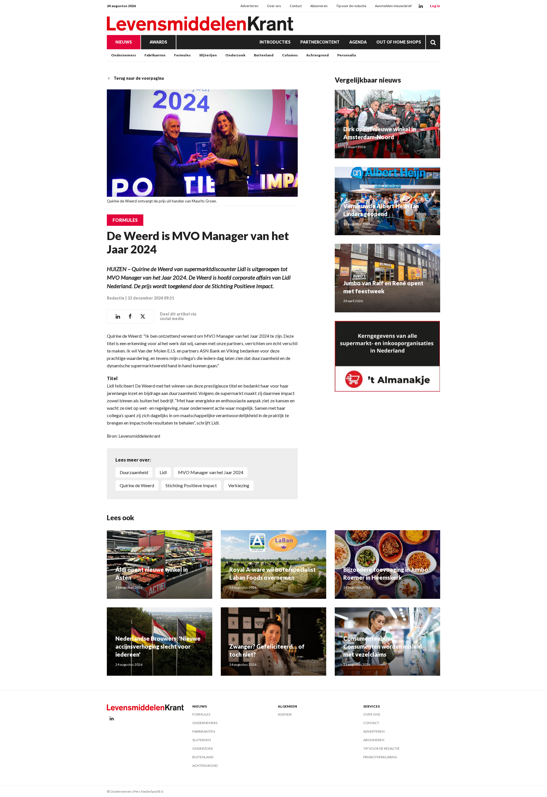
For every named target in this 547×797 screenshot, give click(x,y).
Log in (435, 6)
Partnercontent (320, 42)
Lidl (163, 472)
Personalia (346, 55)
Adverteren (249, 6)
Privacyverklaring (380, 757)
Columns (290, 55)
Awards (158, 42)
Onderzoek (235, 55)
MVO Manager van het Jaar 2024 (210, 472)
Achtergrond (317, 55)
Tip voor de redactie (351, 6)
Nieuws (123, 42)
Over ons (274, 6)
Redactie (115, 298)
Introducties (275, 42)
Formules (182, 55)
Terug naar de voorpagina (139, 78)
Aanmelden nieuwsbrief (393, 6)
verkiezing (238, 485)
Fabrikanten (155, 55)
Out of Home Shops (398, 42)
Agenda (358, 42)
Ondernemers (123, 55)
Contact (296, 6)
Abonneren (319, 6)
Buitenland (264, 55)
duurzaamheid (134, 472)
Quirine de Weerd (137, 485)
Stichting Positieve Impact (191, 485)
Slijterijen (208, 55)
